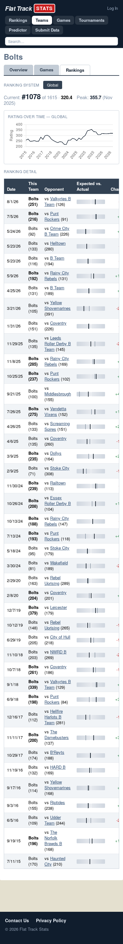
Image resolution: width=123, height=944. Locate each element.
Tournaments (91, 20)
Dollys (56, 453)
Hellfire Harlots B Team (53, 716)
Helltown (58, 243)
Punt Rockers (52, 216)
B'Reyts (57, 752)
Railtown (58, 483)
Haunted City (54, 861)
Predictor (18, 30)
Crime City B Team (56, 231)
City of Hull (60, 637)
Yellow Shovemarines (57, 305)
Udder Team (52, 820)
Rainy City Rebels (56, 275)
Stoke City (59, 468)
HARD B (58, 767)
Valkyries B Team (57, 201)
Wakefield (59, 563)
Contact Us (17, 920)
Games (63, 20)
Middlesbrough (57, 394)
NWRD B (58, 652)
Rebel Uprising (52, 580)
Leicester (58, 607)
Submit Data (47, 30)
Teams (42, 20)
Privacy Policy (51, 920)
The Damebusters (56, 734)
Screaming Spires (57, 426)
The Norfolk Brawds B (53, 837)
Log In (112, 8)
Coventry (58, 323)
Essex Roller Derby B (57, 500)
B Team (57, 258)
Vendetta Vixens (55, 411)
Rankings (18, 20)
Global (52, 84)
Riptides (57, 802)
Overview (18, 70)
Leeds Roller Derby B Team (57, 343)
